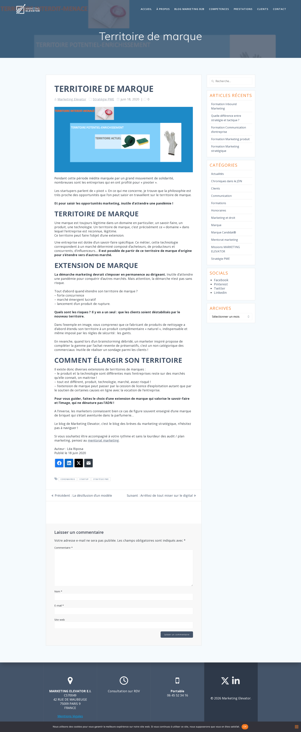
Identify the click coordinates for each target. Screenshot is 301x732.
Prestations (243, 9)
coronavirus (67, 479)
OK (245, 726)
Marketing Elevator (71, 99)
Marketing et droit (223, 218)
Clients (262, 9)
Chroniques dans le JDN (226, 181)
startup (84, 479)
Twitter (219, 288)
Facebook (221, 280)
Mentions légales (70, 716)
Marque (216, 225)
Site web (59, 619)
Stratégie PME (103, 99)
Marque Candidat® (223, 232)
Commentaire (63, 547)
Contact (279, 9)
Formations (218, 203)
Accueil (146, 9)
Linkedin (220, 292)
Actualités (217, 174)
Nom (58, 591)
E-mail (59, 605)
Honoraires (218, 210)
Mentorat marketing (224, 240)
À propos (163, 9)
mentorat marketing (103, 440)
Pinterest (221, 284)
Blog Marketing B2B (189, 9)
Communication (221, 196)
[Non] (296, 727)
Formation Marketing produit (230, 139)
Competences (219, 9)
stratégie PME (101, 479)
